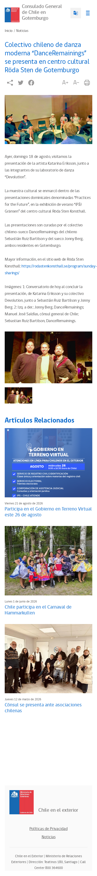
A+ (65, 82)
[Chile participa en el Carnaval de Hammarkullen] (48, 560)
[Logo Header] (12, 15)
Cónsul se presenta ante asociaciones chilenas (43, 707)
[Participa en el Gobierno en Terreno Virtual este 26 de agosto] (48, 462)
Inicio (8, 31)
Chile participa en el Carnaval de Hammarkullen (38, 610)
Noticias (22, 31)
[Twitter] (20, 82)
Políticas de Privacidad (48, 829)
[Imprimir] (87, 82)
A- (76, 82)
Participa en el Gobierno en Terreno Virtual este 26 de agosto (48, 512)
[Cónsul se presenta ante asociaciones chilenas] (48, 658)
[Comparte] (10, 82)
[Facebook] (31, 82)
